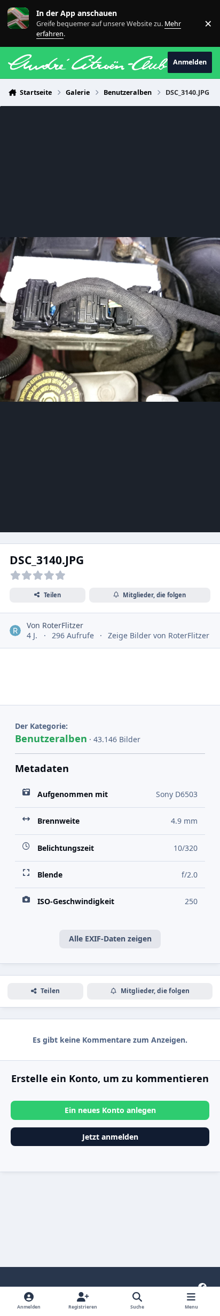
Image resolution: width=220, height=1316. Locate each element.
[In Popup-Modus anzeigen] (110, 319)
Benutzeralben (51, 738)
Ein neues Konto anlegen (110, 1110)
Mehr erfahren (26, 23)
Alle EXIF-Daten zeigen (110, 938)
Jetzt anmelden (110, 1137)
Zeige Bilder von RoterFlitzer (158, 635)
